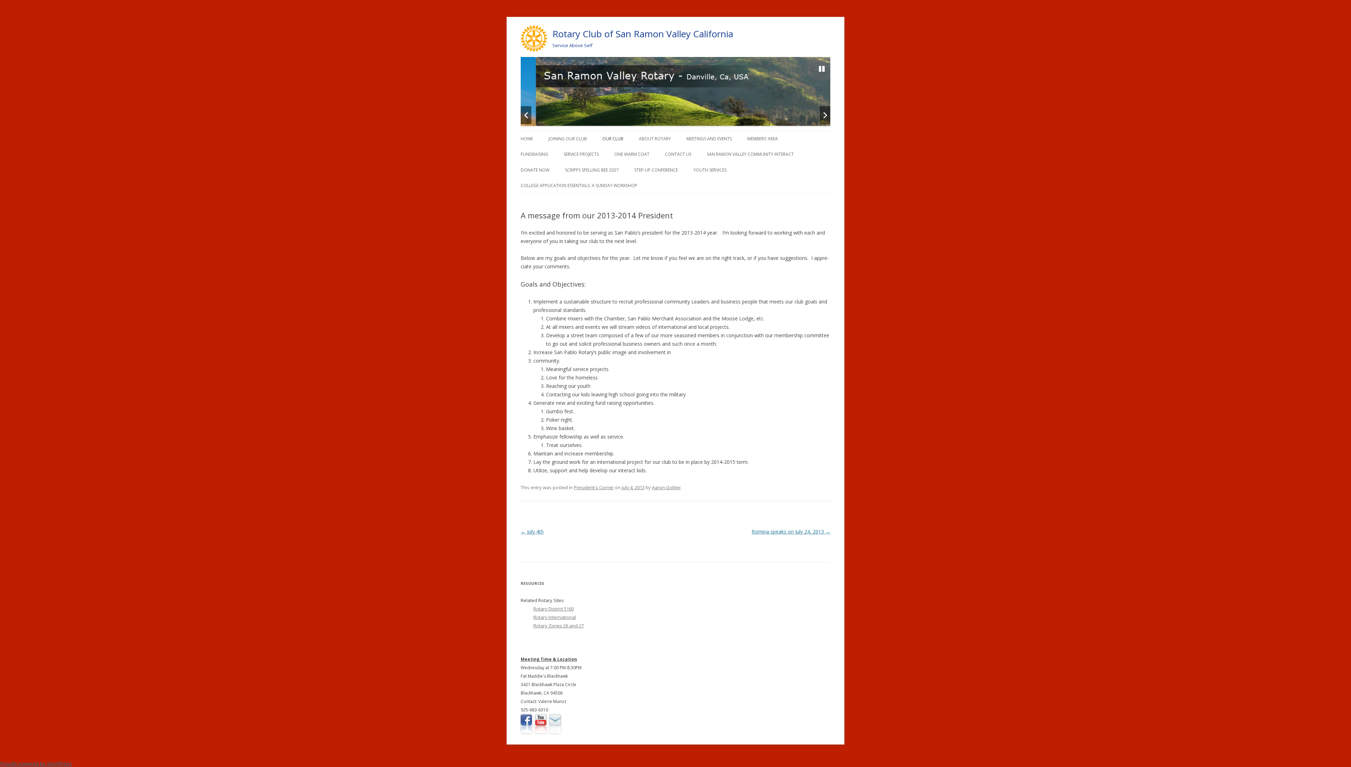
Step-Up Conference (656, 170)
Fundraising (534, 154)
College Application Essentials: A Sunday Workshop (579, 185)
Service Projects (581, 154)
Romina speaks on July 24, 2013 (790, 531)
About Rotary (655, 139)
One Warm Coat (631, 154)
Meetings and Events (709, 139)
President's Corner (594, 487)
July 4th (532, 531)
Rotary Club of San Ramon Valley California (642, 33)
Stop (822, 69)
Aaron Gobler (666, 487)
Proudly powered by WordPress (36, 763)
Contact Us (678, 154)
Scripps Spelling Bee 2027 (592, 170)
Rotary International (554, 617)
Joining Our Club (567, 139)
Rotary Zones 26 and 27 (558, 625)
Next (825, 115)
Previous (526, 115)
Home (527, 139)
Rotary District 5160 (553, 609)
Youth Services (710, 170)
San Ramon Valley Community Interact (750, 154)
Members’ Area (762, 139)
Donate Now (535, 170)
